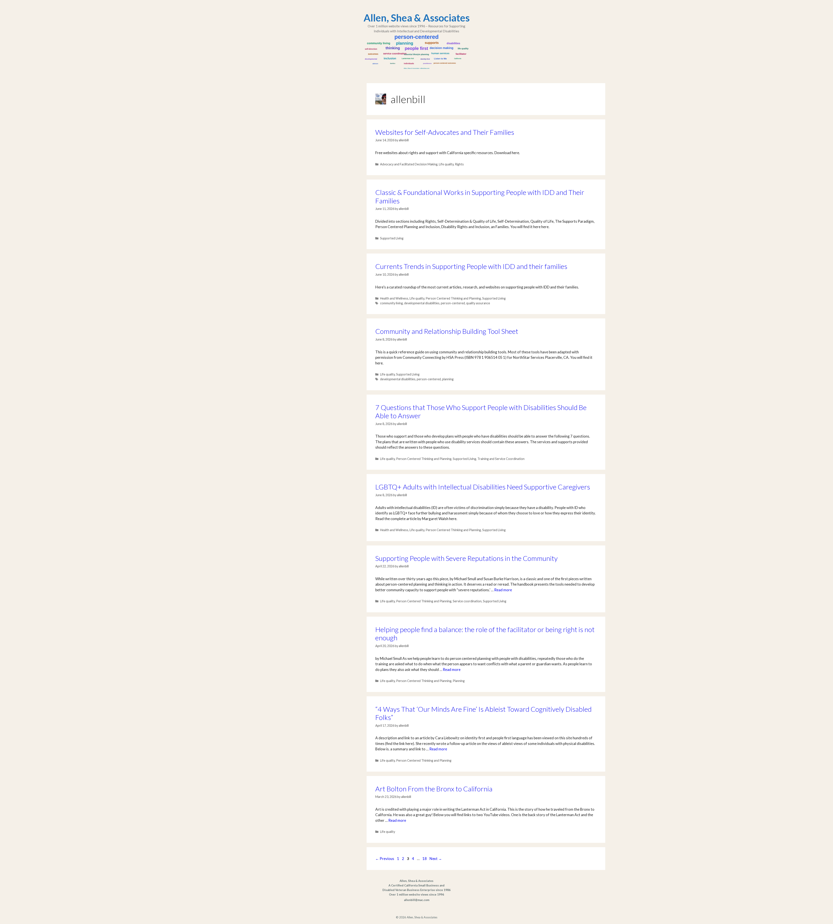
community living (391, 303)
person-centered (453, 303)
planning (448, 379)
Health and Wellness (394, 298)
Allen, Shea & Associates (417, 18)
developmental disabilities (421, 303)
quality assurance (478, 303)
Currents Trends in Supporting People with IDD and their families (471, 266)
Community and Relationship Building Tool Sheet (446, 331)
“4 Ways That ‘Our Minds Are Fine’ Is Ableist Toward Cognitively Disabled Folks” (483, 713)
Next (436, 858)
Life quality (446, 164)
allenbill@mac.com (416, 900)
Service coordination (467, 601)
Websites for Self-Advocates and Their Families (444, 132)
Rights (459, 164)
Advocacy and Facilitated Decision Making (409, 164)
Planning (459, 681)
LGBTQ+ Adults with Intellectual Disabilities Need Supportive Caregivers (482, 487)
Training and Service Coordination (501, 459)
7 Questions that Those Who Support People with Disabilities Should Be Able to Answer (481, 411)
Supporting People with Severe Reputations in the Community (466, 558)
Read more (503, 590)
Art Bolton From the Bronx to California (433, 788)
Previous (384, 858)
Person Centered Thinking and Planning (453, 298)
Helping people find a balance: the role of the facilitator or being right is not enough (485, 633)
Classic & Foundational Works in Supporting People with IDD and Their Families (479, 196)
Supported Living (391, 238)
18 (425, 858)
